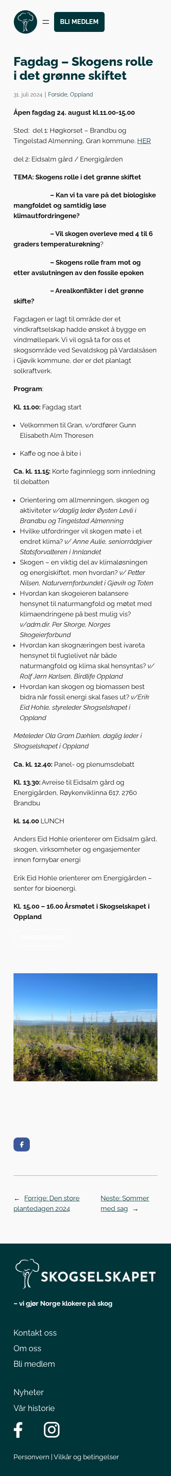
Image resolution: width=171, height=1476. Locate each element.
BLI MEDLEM (79, 22)
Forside (57, 94)
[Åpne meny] (46, 22)
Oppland (81, 94)
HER (144, 141)
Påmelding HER (42, 937)
